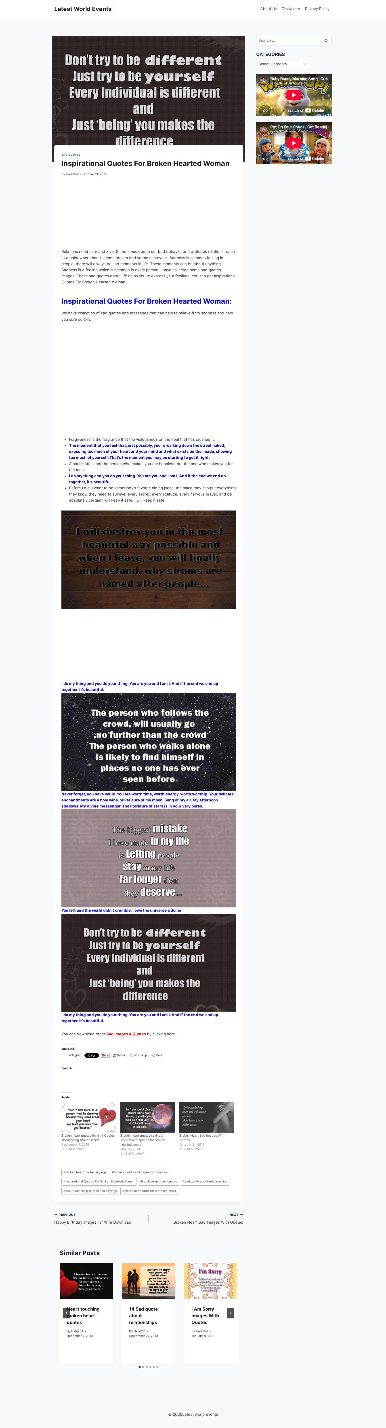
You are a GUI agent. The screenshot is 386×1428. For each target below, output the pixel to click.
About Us (268, 8)
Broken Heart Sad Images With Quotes (208, 1219)
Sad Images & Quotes (126, 1034)
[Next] (230, 1313)
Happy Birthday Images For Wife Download (92, 1219)
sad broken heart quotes (158, 1181)
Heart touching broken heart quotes (83, 1316)
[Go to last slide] (66, 1313)
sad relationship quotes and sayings (90, 1191)
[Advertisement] (148, 215)
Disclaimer (291, 8)
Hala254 (72, 174)
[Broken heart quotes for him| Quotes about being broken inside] (88, 1117)
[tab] (139, 1367)
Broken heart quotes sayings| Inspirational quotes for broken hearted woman (142, 1140)
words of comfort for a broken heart (149, 1191)
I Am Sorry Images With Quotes (205, 1316)
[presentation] (86, 1281)
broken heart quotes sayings (84, 1172)
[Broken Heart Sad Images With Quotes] (206, 1117)
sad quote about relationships (205, 1181)
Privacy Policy (317, 8)
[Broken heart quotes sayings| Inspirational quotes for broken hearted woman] (147, 1117)
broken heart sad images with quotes (139, 1172)
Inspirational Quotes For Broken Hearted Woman (98, 1181)
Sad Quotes (70, 154)
